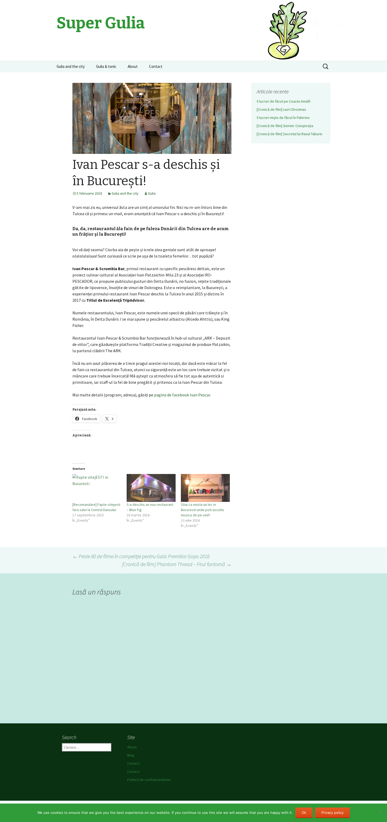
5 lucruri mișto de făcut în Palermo (283, 117)
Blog (130, 755)
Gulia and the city (71, 66)
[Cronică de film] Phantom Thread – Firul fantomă (176, 564)
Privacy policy (332, 812)
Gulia (152, 193)
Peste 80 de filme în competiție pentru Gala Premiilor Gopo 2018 (140, 556)
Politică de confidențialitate (149, 779)
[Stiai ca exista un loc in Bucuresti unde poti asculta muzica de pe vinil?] (205, 488)
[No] (380, 812)
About (133, 66)
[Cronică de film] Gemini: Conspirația (285, 125)
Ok (304, 812)
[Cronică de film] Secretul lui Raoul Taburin (289, 134)
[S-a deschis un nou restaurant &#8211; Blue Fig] (151, 488)
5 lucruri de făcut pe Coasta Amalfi (283, 101)
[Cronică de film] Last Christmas (281, 109)
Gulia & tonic (106, 66)
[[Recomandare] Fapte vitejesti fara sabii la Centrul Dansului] (96, 488)
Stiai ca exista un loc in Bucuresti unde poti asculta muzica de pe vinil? (202, 509)
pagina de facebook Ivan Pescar (182, 394)
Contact (155, 66)
